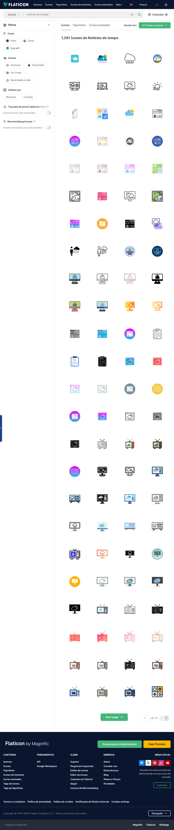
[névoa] (157, 86)
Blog (106, 774)
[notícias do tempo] (130, 113)
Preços (143, 4)
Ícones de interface (81, 4)
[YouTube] (168, 763)
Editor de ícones (79, 774)
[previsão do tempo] (75, 58)
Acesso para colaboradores (120, 744)
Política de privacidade (39, 801)
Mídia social (163, 754)
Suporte (74, 761)
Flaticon (150, 824)
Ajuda (74, 754)
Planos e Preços (112, 779)
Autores (37, 4)
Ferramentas (45, 754)
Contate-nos (110, 766)
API (38, 761)
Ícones (49, 4)
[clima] (102, 58)
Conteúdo (9, 754)
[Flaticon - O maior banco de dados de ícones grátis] (15, 4)
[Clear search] (132, 14)
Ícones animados (104, 4)
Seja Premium (157, 744)
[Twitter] (148, 763)
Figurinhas (61, 4)
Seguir (73, 783)
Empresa (109, 754)
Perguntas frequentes (82, 766)
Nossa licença (111, 770)
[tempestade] (130, 58)
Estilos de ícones (79, 770)
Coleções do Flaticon (81, 779)
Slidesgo (164, 824)
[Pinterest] (155, 763)
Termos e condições (14, 801)
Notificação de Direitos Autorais (92, 801)
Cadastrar (162, 785)
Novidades (109, 783)
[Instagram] (161, 763)
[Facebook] (142, 763)
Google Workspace (47, 766)
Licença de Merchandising (84, 788)
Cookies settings (120, 801)
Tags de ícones (11, 783)
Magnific (138, 824)
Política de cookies (63, 801)
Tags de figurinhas (13, 788)
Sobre (107, 761)
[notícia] (75, 113)
